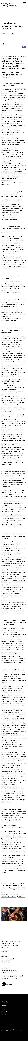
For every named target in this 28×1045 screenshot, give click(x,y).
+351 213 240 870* (6, 972)
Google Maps (5, 962)
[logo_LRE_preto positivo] (6, 982)
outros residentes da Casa (10, 545)
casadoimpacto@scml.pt (8, 970)
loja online (11, 176)
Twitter (4, 1010)
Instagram (6, 896)
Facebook (5, 1005)
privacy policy (6, 1033)
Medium (4, 1014)
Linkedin (4, 1012)
